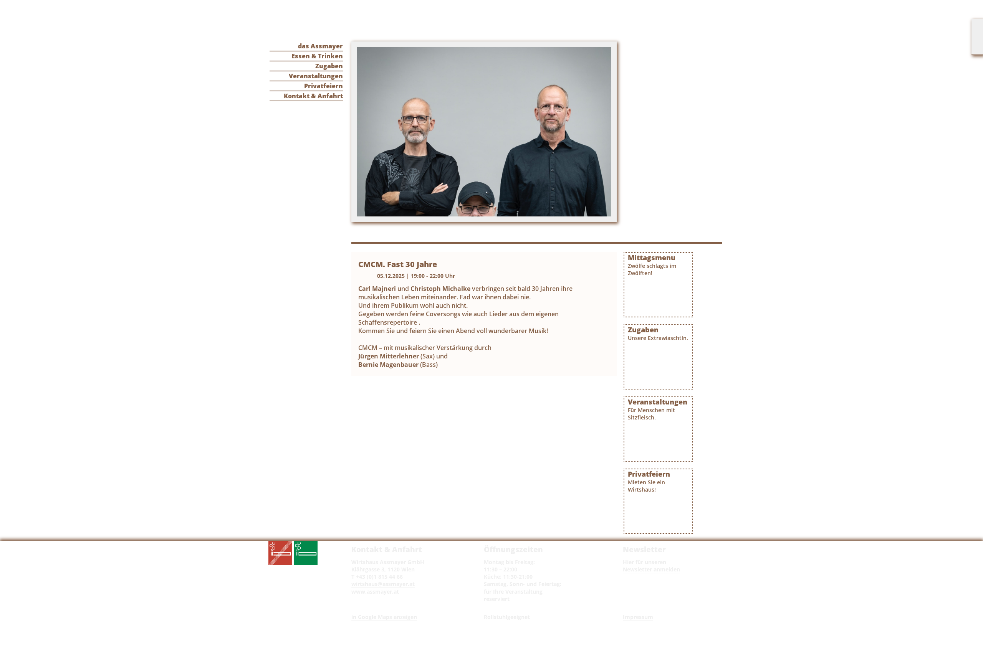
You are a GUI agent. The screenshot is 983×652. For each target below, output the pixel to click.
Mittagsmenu (652, 265)
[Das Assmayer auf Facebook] (977, 37)
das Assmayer (320, 46)
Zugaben (329, 66)
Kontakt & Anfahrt (313, 96)
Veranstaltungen (316, 76)
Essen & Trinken (317, 56)
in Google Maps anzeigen (384, 617)
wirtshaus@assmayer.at (383, 584)
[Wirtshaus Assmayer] (406, 21)
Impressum (638, 617)
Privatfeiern (323, 86)
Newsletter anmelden (651, 569)
